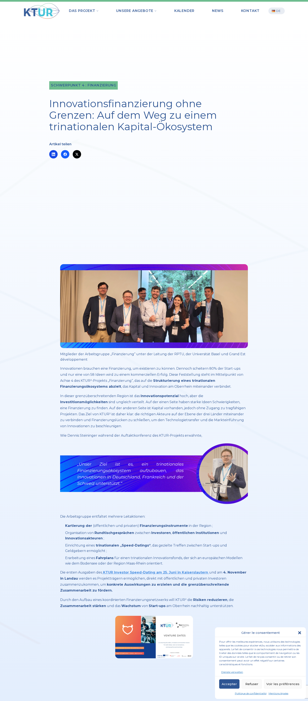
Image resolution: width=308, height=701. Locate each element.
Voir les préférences (282, 684)
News (218, 11)
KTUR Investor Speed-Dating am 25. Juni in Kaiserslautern (155, 572)
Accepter (229, 684)
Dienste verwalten (232, 672)
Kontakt (250, 11)
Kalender (184, 11)
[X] (77, 154)
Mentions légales (278, 693)
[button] (300, 633)
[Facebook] (65, 154)
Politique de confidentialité (251, 693)
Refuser (251, 684)
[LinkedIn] (53, 154)
